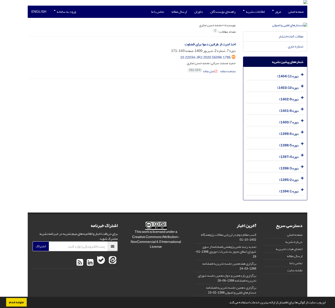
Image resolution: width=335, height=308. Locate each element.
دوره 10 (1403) (288, 87)
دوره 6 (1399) (289, 133)
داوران (198, 11)
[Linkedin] (89, 263)
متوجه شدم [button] (16, 302)
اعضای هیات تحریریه (289, 249)
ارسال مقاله (179, 11)
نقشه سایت (294, 270)
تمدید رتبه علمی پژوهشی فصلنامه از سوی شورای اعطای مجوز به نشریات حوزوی (229, 249)
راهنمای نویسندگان (222, 11)
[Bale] (100, 263)
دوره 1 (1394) (289, 191)
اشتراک (41, 246)
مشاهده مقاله (228, 71)
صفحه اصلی (296, 11)
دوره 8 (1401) (289, 110)
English (38, 11)
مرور (277, 11)
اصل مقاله (202, 71)
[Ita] (112, 263)
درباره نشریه (293, 241)
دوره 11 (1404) (288, 76)
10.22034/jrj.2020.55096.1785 (205, 57)
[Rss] (79, 263)
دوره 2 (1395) (289, 180)
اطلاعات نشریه (255, 11)
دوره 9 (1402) (289, 99)
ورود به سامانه (66, 11)
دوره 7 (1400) (289, 122)
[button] (227, 303)
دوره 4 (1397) (289, 157)
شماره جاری (295, 46)
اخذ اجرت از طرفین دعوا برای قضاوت (210, 44)
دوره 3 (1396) (289, 168)
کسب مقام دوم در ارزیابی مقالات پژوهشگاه (228, 234)
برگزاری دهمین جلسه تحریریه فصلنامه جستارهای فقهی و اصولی (231, 290)
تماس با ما (157, 11)
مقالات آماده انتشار (291, 36)
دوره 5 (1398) (289, 145)
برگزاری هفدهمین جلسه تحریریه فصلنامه (229, 263)
